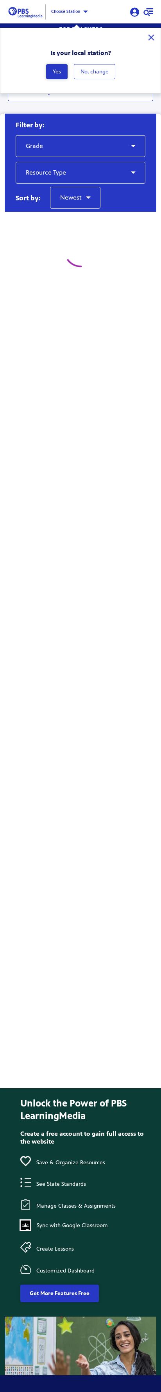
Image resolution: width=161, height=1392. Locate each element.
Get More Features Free (59, 1293)
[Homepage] (26, 11)
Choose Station (65, 11)
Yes (57, 71)
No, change (94, 71)
